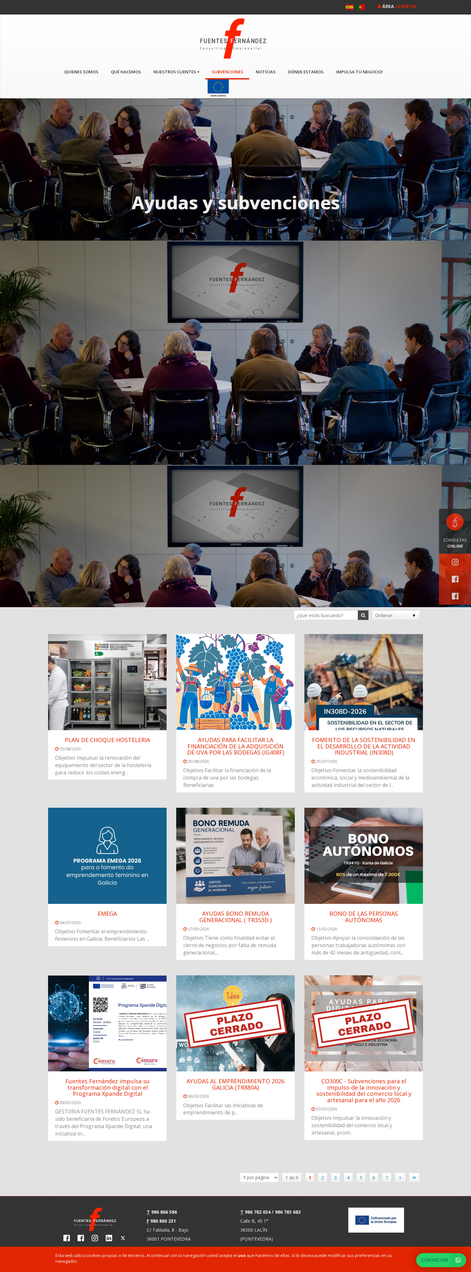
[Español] (350, 7)
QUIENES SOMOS (81, 72)
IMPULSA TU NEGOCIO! (359, 72)
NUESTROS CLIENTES (175, 72)
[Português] (361, 7)
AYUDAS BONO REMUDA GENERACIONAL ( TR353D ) (235, 917)
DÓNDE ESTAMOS (306, 72)
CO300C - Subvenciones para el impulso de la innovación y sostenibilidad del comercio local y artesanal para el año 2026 (363, 1090)
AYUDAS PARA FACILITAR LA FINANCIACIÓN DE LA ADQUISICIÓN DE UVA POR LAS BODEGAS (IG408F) (235, 746)
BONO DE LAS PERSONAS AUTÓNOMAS (363, 917)
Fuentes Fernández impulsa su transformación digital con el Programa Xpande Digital (107, 1087)
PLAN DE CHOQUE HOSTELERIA (107, 740)
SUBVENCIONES (227, 72)
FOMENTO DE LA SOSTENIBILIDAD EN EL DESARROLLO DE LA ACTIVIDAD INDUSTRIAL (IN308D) (363, 746)
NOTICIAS (266, 72)
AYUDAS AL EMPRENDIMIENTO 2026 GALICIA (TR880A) (235, 1084)
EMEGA (107, 913)
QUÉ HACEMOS (126, 72)
